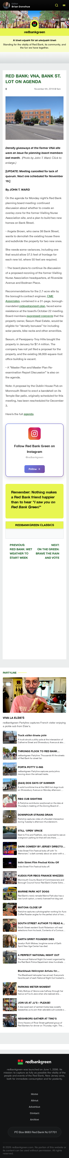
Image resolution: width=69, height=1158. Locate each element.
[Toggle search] (56, 5)
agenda (28, 414)
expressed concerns (40, 315)
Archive (34, 1119)
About (34, 1100)
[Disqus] (34, 612)
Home (34, 1094)
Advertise (34, 1106)
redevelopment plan (32, 306)
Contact (34, 1113)
